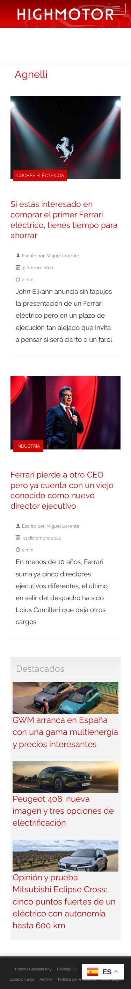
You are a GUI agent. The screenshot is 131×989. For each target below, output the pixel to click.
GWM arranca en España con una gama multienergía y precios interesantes (65, 732)
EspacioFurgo (21, 979)
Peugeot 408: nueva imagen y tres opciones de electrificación (63, 811)
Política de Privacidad (77, 979)
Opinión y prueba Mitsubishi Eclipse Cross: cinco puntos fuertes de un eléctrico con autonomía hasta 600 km (64, 901)
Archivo (46, 979)
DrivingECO (67, 969)
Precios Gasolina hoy (33, 969)
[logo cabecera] (65, 13)
